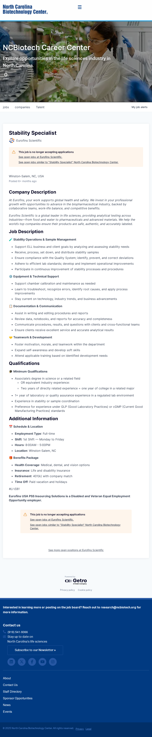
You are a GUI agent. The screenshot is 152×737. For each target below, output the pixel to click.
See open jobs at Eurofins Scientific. (40, 156)
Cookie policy (85, 590)
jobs (6, 107)
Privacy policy (67, 590)
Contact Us (10, 685)
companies (22, 107)
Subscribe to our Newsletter (34, 650)
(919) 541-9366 (18, 632)
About (7, 678)
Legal (88, 729)
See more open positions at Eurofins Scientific (76, 550)
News (7, 705)
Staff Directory (12, 691)
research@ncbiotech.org (118, 607)
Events (7, 711)
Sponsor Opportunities (17, 698)
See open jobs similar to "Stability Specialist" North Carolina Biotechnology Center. (68, 162)
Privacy (80, 729)
